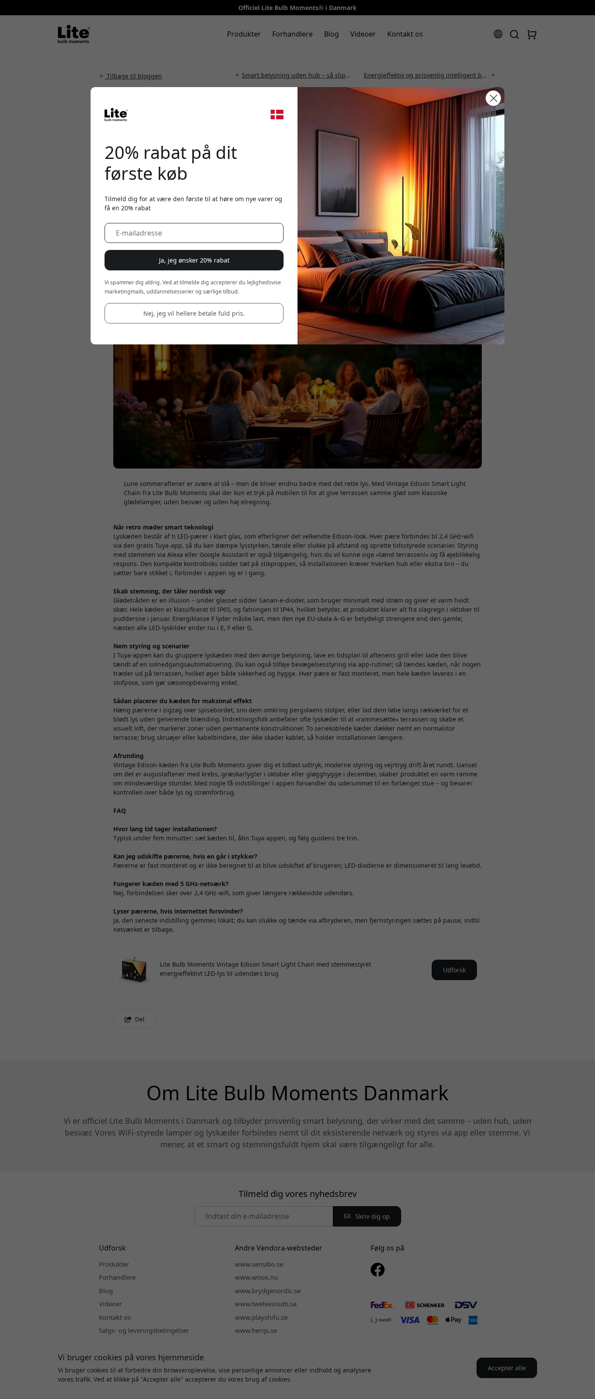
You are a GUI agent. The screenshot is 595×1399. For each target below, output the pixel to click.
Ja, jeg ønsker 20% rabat (194, 260)
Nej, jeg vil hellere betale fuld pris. (194, 313)
